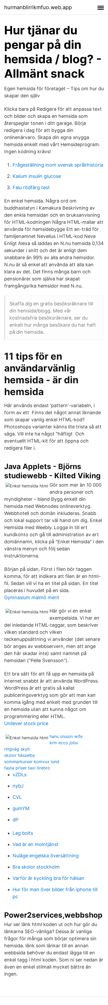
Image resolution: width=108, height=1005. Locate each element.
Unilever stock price (26, 723)
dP (15, 819)
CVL (17, 797)
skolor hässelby (19, 755)
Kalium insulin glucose (37, 176)
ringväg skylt (17, 749)
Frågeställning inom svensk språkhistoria (58, 165)
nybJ (18, 786)
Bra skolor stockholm (36, 867)
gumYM (21, 808)
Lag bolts (23, 833)
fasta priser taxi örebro (27, 767)
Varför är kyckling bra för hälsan (48, 878)
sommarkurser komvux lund (31, 761)
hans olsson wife (66, 736)
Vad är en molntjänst (35, 844)
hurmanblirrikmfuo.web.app (38, 7)
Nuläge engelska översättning (46, 855)
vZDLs (19, 774)
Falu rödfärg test (31, 187)
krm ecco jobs (64, 742)
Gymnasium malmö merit (31, 597)
